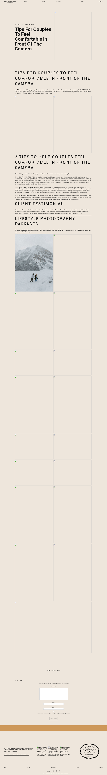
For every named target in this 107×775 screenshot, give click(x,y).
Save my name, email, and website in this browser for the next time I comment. (53, 713)
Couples (19, 25)
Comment (53, 686)
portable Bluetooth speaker (60, 195)
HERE (59, 230)
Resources (29, 25)
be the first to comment (53, 670)
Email (53, 707)
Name (53, 702)
